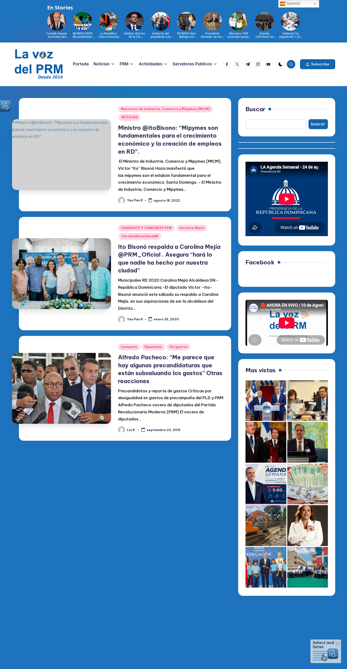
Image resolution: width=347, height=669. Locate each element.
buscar (318, 124)
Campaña (129, 347)
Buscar (255, 109)
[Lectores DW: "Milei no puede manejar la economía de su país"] (307, 484)
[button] (317, 64)
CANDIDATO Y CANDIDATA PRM (146, 228)
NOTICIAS (130, 117)
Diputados (153, 347)
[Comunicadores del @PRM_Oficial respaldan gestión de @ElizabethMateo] (307, 525)
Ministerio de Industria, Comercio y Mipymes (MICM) (165, 109)
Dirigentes (178, 347)
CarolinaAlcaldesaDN (140, 236)
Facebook (260, 262)
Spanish (292, 3)
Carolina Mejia (191, 228)
